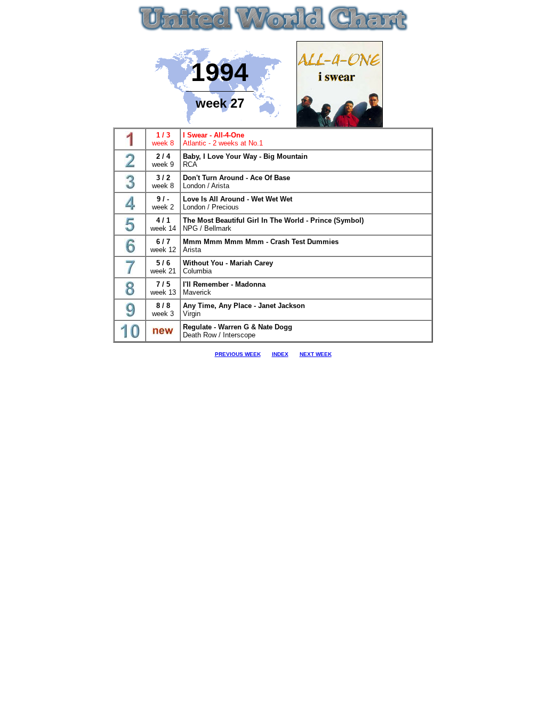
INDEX (280, 354)
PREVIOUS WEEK (238, 354)
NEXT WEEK (316, 354)
